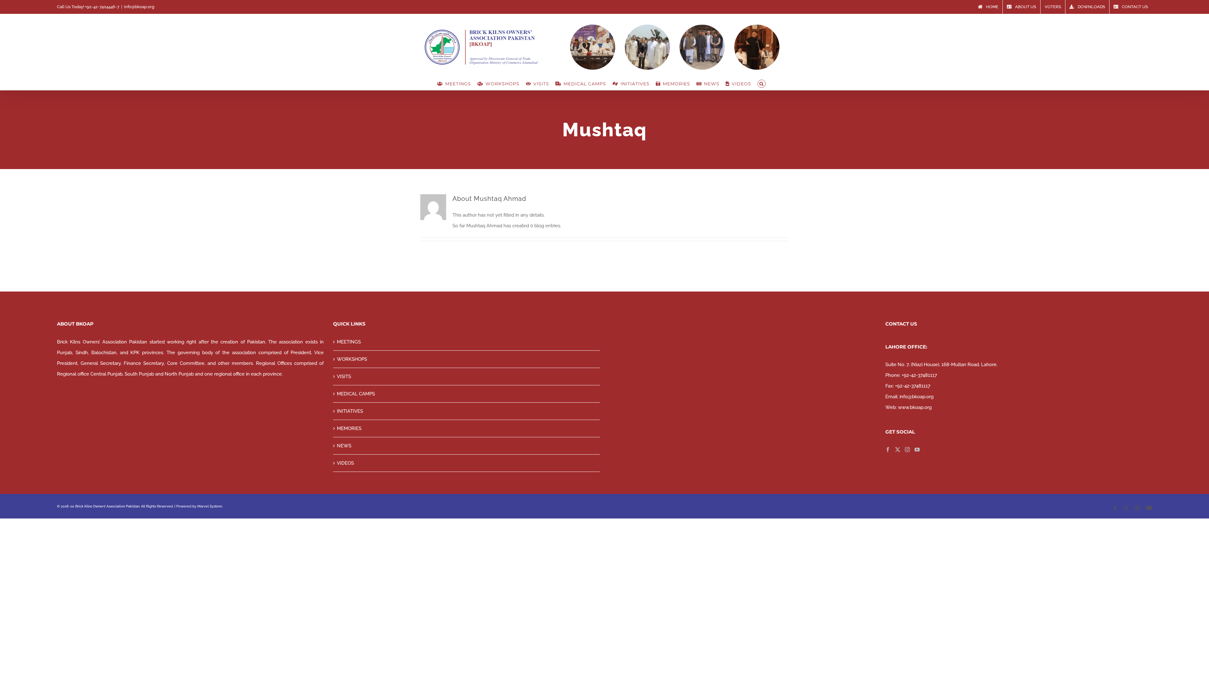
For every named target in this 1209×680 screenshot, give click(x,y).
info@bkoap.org (139, 6)
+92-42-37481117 (919, 375)
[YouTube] (917, 449)
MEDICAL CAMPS (356, 394)
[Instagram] (907, 449)
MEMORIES (349, 428)
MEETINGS (349, 342)
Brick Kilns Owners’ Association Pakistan (107, 506)
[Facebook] (887, 449)
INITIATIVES (350, 411)
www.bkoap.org (915, 407)
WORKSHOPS (352, 359)
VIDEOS (345, 463)
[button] (762, 83)
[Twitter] (897, 449)
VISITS (344, 376)
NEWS (344, 446)
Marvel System (209, 506)
